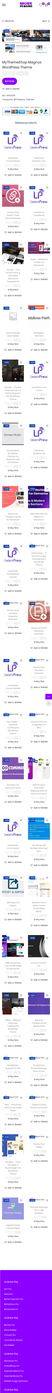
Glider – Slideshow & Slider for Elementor (39, 262)
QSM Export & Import (13, 904)
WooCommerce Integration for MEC (39, 724)
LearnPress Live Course (39, 389)
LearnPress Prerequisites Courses (13, 574)
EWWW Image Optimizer (16, 1381)
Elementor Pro (11, 1360)
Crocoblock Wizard (13, 1340)
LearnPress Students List (39, 452)
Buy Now (9, 81)
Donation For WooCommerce (13, 786)
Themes (30, 99)
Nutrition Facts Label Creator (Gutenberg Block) (39, 907)
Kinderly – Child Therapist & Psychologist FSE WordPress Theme (13, 1168)
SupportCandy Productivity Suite (39, 1106)
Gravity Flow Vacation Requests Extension (13, 615)
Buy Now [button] (14, 169)
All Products (19, 99)
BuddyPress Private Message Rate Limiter (39, 1068)
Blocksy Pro (9, 1325)
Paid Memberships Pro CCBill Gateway (39, 1210)
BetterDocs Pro (11, 1304)
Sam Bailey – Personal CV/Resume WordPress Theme (13, 727)
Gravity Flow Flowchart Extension (39, 670)
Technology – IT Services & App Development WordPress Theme (39, 559)
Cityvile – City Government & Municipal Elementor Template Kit (13, 275)
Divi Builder (9, 1345)
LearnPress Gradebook (39, 214)
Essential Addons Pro (14, 1371)
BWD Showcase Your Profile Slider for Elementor (13, 965)
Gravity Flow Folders (39, 1145)
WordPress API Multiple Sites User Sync (39, 848)
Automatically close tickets (13, 334)
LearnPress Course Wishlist (13, 687)
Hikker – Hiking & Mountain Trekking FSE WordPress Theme (13, 1026)
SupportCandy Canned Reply (13, 1227)
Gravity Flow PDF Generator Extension (39, 631)
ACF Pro (8, 1289)
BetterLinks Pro (11, 1309)
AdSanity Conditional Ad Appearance (39, 1023)
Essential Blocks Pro (13, 1376)
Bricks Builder (10, 1330)
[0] (40, 5)
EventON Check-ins (39, 964)
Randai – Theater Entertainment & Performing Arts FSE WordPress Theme (13, 393)
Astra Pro (8, 1294)
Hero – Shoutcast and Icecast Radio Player (13, 1107)
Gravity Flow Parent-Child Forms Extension (13, 215)
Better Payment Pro (13, 1299)
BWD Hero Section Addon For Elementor (39, 516)
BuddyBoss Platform (39, 334)
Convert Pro (10, 1335)
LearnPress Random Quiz (38, 159)
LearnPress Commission (13, 847)
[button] (11, 89)
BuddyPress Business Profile (13, 1067)
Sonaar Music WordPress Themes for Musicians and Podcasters (13, 456)
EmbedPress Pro (12, 1366)
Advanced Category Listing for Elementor (13, 516)
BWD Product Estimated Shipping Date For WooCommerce (39, 789)
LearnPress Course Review (13, 159)
